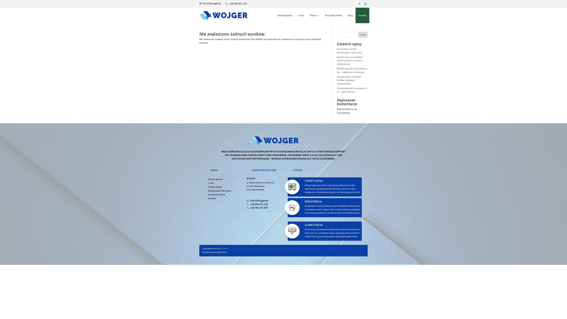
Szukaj (363, 35)
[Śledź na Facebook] (359, 3)
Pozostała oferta (333, 15)
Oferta (313, 15)
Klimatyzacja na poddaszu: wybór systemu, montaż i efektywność (350, 60)
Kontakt (362, 15)
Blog (350, 15)
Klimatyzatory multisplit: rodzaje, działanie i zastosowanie (349, 80)
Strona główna (285, 15)
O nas (301, 15)
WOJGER (224, 249)
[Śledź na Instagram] (365, 3)
